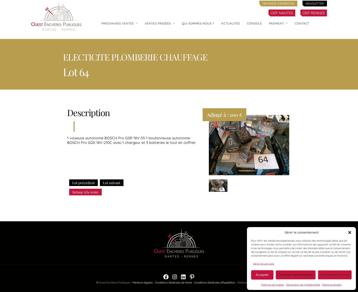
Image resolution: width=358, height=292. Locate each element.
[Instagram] (175, 277)
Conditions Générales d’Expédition (214, 282)
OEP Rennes (313, 13)
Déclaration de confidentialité (303, 284)
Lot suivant (111, 182)
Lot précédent (83, 182)
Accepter (262, 275)
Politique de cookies (272, 284)
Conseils (254, 23)
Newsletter (315, 3)
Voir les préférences (335, 275)
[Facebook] (166, 277)
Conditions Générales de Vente (173, 282)
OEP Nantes (282, 13)
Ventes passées (158, 23)
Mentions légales (332, 284)
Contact (302, 23)
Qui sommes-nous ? (198, 23)
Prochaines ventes (117, 23)
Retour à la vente (85, 192)
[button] (350, 232)
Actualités (230, 23)
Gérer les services (263, 263)
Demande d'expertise (278, 3)
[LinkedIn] (183, 277)
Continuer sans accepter (295, 275)
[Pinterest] (192, 277)
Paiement (276, 23)
